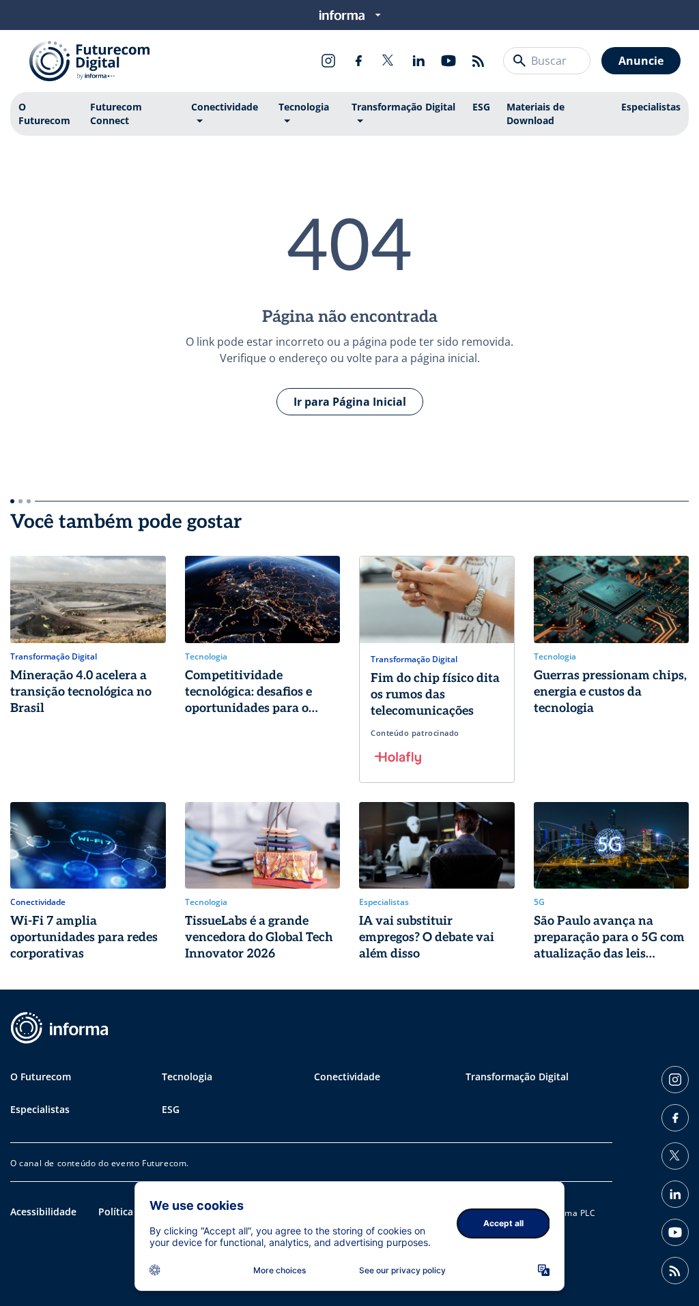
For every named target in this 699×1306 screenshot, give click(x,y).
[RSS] (478, 60)
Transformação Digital (403, 106)
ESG (481, 106)
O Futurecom (44, 113)
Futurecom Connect (116, 113)
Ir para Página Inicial (350, 401)
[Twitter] (388, 60)
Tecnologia (304, 106)
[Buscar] (519, 61)
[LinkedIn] (418, 60)
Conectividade (224, 106)
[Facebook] (358, 60)
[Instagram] (328, 60)
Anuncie (641, 60)
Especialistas (651, 106)
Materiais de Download (536, 113)
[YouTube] (448, 60)
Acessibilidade (43, 1211)
